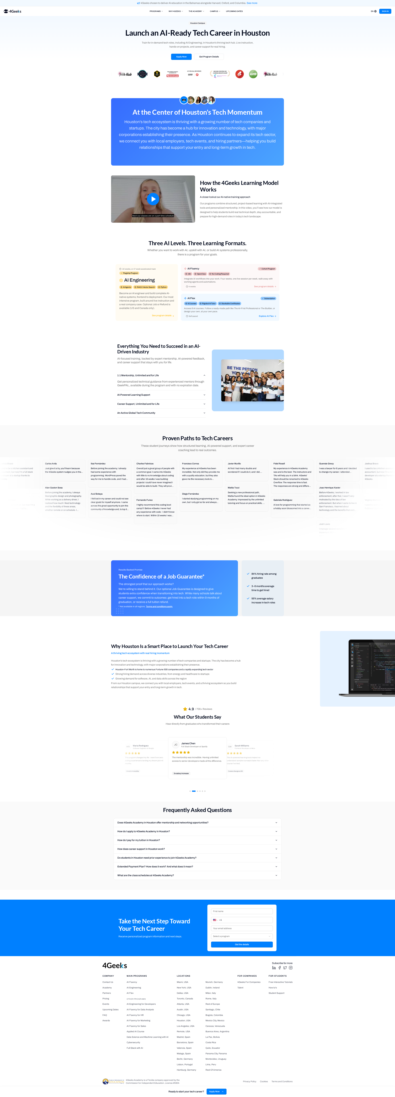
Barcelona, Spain (185, 1042)
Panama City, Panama (216, 1053)
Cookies (264, 1081)
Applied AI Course (135, 1031)
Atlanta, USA (183, 1004)
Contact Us (107, 982)
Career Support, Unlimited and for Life (138, 404)
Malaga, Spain (184, 1053)
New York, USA (184, 988)
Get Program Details (209, 57)
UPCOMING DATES (234, 11)
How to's (273, 988)
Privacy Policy (249, 1081)
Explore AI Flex (266, 316)
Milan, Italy (211, 993)
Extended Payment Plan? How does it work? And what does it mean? (155, 866)
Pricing (105, 998)
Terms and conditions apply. (159, 606)
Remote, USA (183, 1031)
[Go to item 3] (197, 791)
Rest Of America (213, 1070)
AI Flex (130, 993)
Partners (106, 993)
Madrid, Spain (183, 1037)
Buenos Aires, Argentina (217, 1031)
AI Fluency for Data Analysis (140, 1009)
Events (105, 1004)
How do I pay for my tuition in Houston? (138, 840)
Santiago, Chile (213, 1009)
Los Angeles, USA (185, 1026)
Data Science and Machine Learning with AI (147, 1037)
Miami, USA (182, 982)
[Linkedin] (274, 968)
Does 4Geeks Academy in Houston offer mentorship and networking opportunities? (163, 822)
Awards (106, 1020)
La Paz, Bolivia (213, 1037)
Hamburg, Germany (186, 1070)
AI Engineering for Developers (141, 1004)
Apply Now (181, 57)
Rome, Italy (211, 998)
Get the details (242, 944)
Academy (107, 988)
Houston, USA (184, 1020)
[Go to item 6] (205, 791)
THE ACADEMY (195, 11)
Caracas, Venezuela (215, 1026)
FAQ (104, 1015)
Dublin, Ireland (213, 988)
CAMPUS (214, 11)
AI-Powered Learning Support (133, 394)
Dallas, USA (182, 993)
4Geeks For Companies (248, 982)
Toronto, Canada (185, 998)
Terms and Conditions (282, 1081)
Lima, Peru (211, 1064)
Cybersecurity (133, 1042)
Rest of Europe (213, 1004)
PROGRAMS (155, 11)
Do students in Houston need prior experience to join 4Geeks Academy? (157, 857)
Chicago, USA (183, 1015)
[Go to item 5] (202, 791)
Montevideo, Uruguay (216, 1059)
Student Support (276, 993)
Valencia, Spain (184, 1048)
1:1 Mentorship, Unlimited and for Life (138, 375)
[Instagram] (291, 968)
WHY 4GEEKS (175, 11)
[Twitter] (285, 968)
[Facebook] (279, 968)
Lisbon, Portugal (185, 1064)
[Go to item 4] (200, 791)
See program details (161, 315)
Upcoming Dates (110, 1009)
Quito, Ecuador (213, 1048)
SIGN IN (385, 11)
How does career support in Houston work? (141, 849)
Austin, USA (183, 1009)
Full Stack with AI (135, 1048)
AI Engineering (134, 988)
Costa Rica (211, 1042)
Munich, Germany (214, 982)
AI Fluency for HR (135, 1015)
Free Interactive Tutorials (281, 982)
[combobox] (242, 936)
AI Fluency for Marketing (138, 1020)
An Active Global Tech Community (136, 413)
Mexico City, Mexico (215, 1020)
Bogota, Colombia (214, 1015)
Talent (240, 988)
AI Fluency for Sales (136, 1026)
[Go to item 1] (190, 791)
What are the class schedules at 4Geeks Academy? (145, 875)
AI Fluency (132, 982)
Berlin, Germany (185, 1059)
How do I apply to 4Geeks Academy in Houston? (143, 831)
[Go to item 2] (194, 791)
